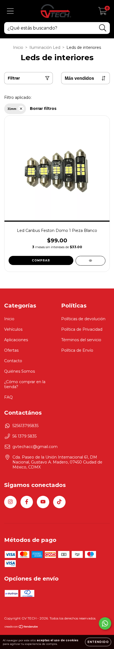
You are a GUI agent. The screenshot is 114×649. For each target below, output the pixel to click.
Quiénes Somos (19, 371)
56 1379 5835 (24, 436)
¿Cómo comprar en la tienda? (24, 384)
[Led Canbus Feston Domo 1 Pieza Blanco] (90, 261)
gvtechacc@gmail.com (35, 446)
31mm (11, 108)
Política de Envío (77, 350)
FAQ (8, 397)
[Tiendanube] (21, 627)
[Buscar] (102, 28)
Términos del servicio (81, 339)
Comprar (41, 260)
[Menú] (10, 11)
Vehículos (13, 329)
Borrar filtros (43, 108)
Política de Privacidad (81, 329)
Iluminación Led (44, 47)
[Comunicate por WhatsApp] (105, 623)
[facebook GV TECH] (26, 502)
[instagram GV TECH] (10, 502)
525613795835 (25, 425)
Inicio (18, 47)
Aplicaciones (16, 339)
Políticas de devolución (83, 318)
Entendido (98, 642)
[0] (102, 12)
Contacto (13, 360)
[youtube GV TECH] (43, 502)
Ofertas (11, 350)
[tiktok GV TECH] (59, 502)
